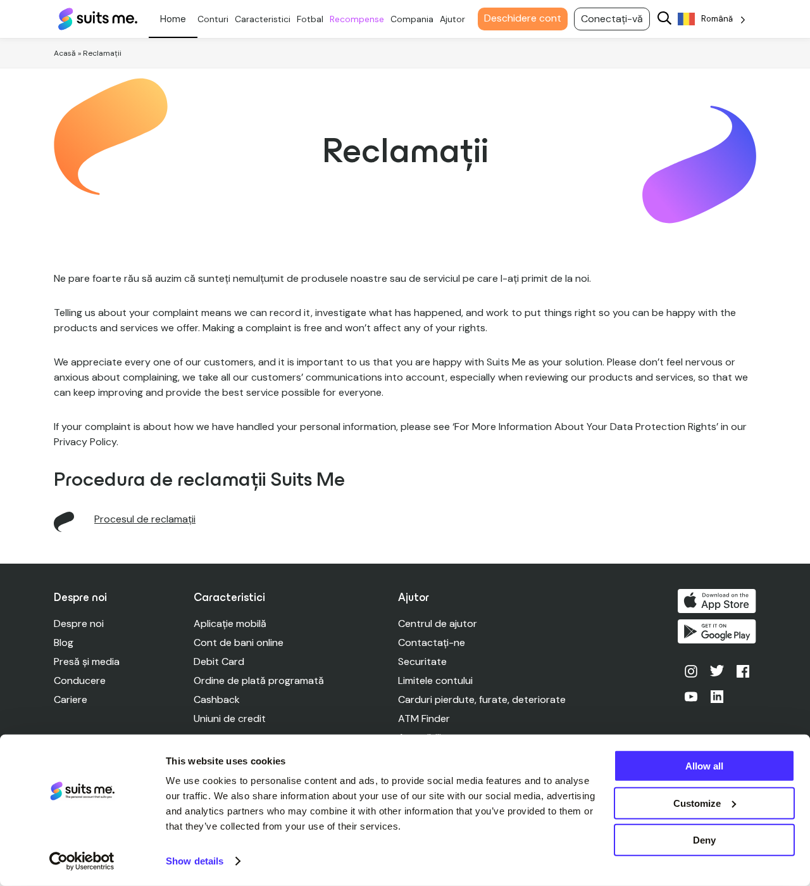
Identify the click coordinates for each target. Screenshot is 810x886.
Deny (704, 840)
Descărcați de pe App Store (717, 601)
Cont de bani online (239, 642)
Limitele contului (435, 680)
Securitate (422, 661)
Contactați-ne (431, 642)
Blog (63, 642)
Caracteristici (262, 19)
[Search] (664, 19)
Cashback (217, 699)
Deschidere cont (522, 18)
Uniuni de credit (230, 718)
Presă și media (87, 661)
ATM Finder (424, 718)
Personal (173, 19)
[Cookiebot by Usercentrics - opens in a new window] (82, 861)
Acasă (65, 53)
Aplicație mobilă (230, 623)
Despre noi (79, 623)
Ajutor (452, 19)
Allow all (704, 766)
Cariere (70, 699)
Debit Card (219, 661)
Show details (194, 861)
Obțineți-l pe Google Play (717, 631)
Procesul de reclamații (145, 519)
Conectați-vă (612, 18)
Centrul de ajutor (437, 623)
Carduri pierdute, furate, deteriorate (482, 699)
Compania (411, 19)
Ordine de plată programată (259, 680)
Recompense (357, 19)
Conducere (80, 680)
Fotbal (310, 19)
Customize (697, 802)
